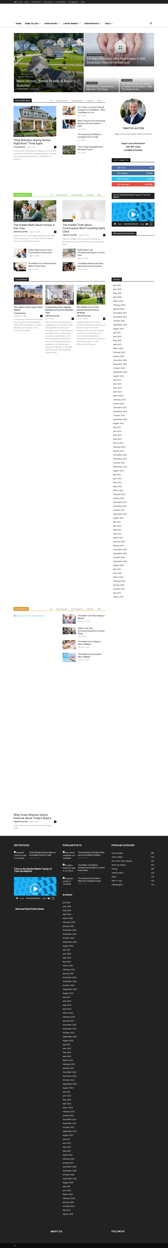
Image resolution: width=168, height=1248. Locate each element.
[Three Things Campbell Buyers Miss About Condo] (69, 150)
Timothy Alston (19, 147)
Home (27, 2)
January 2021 (118, 545)
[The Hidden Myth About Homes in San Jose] (35, 211)
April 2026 (117, 297)
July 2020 (117, 569)
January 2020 (118, 585)
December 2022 (120, 455)
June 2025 (117, 336)
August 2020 (118, 565)
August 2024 (118, 376)
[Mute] (147, 224)
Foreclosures (67, 220)
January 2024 (118, 403)
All (51, 101)
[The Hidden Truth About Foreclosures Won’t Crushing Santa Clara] (84, 211)
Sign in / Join (18, 2)
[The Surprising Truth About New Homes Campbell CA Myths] (69, 855)
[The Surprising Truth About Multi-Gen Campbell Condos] (69, 881)
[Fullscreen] (151, 224)
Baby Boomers (61, 101)
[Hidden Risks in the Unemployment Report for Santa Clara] (69, 253)
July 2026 (117, 285)
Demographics (73, 2)
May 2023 (117, 435)
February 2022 (119, 494)
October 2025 (119, 320)
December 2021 (120, 502)
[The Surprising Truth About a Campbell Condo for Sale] (69, 137)
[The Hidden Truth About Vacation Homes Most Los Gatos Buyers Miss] (69, 868)
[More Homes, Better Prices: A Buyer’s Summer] (49, 62)
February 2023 (119, 447)
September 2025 (120, 324)
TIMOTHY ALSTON (20, 232)
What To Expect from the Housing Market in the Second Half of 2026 (91, 123)
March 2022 (118, 490)
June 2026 (117, 289)
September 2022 (120, 466)
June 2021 (117, 526)
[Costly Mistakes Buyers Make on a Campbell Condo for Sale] (20, 855)
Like (151, 168)
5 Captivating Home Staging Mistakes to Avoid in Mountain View (59, 310)
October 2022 (119, 462)
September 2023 (120, 419)
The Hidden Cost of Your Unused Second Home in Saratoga (88, 310)
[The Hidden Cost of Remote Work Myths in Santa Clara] (20, 266)
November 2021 (120, 506)
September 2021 (120, 514)
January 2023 (118, 451)
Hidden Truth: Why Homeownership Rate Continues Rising (91, 631)
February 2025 (119, 352)
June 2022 (117, 478)
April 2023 (117, 439)
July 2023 (117, 427)
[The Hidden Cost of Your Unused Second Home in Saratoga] (91, 295)
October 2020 (119, 557)
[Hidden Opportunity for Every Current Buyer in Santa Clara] (20, 253)
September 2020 (120, 561)
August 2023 (118, 423)
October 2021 (119, 510)
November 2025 (120, 317)
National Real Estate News (124, 233)
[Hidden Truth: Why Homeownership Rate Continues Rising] (69, 631)
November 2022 (120, 458)
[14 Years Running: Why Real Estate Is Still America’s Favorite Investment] (119, 49)
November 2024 (120, 364)
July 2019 (117, 593)
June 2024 (117, 384)
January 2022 (118, 498)
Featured (90, 101)
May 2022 (117, 482)
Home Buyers (48, 2)
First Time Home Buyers (25, 77)
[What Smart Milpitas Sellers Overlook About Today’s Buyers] (35, 713)
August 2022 (118, 470)
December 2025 (120, 313)
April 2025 (117, 344)
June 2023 (117, 431)
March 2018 (118, 597)
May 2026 (117, 293)
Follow (149, 173)
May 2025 (117, 340)
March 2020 (118, 577)
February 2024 (119, 399)
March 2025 (118, 348)
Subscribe (149, 184)
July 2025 (117, 332)
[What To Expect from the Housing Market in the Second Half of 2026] (69, 124)
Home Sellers (36, 2)
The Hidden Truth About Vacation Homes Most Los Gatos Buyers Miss (91, 867)
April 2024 (117, 391)
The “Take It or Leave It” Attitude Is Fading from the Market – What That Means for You (91, 110)
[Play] (115, 224)
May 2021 (117, 529)
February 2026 (119, 305)
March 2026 (118, 301)
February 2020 (119, 581)
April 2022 (117, 486)
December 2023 (120, 407)
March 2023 (118, 443)
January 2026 (118, 309)
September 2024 (120, 372)
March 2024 (118, 395)
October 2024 (119, 368)
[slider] (131, 224)
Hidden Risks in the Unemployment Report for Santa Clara (91, 252)
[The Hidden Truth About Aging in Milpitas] (69, 619)
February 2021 (119, 541)
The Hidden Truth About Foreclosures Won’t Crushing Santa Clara (84, 228)
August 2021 (118, 518)
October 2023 (119, 415)
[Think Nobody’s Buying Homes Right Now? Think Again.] (101, 79)
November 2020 (120, 553)
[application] (133, 214)
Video (83, 2)
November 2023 (120, 411)
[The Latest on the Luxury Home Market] (28, 295)
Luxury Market (60, 2)
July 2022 (117, 474)
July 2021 (117, 522)
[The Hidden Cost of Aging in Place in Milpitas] (69, 645)
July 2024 (117, 380)
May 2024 (117, 388)
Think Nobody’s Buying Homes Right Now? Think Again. (32, 142)
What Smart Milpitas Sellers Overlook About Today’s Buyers (32, 816)
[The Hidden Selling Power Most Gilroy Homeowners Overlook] (69, 266)
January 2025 (118, 356)
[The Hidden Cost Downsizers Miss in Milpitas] (69, 657)
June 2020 (117, 573)
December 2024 (120, 360)
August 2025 (118, 328)
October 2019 (119, 589)
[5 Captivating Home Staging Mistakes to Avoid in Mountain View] (59, 295)
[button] (151, 23)
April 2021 (117, 533)
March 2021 (118, 537)
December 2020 (120, 549)
